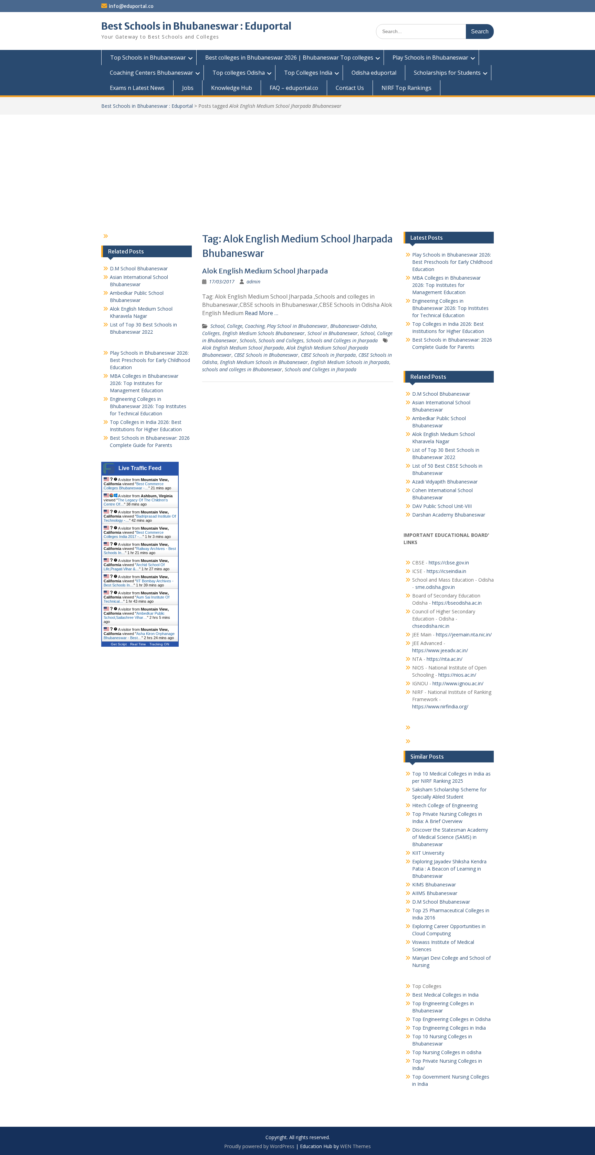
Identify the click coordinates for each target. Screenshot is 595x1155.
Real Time (138, 644)
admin (253, 281)
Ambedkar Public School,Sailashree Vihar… (134, 615)
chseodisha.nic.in (430, 626)
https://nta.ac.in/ (444, 659)
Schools (248, 340)
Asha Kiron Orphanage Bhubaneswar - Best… (139, 636)
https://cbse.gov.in (449, 562)
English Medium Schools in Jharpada (350, 362)
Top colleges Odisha (238, 72)
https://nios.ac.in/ (457, 675)
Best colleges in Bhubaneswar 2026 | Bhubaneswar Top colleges (289, 57)
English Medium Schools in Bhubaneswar (264, 362)
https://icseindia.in (446, 571)
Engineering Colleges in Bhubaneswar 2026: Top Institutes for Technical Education (450, 308)
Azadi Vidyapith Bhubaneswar (445, 481)
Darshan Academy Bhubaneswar (448, 514)
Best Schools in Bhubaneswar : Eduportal (196, 26)
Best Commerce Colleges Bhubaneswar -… (134, 486)
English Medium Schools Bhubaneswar (263, 333)
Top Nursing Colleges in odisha (446, 1052)
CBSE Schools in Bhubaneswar (266, 355)
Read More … (261, 313)
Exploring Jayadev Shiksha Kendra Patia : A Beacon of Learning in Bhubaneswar (449, 868)
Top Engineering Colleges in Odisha (451, 1019)
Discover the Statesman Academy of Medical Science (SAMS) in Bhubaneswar (450, 836)
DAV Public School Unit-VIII (442, 506)
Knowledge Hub (231, 88)
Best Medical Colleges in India (445, 994)
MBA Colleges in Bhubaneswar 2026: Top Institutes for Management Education (446, 284)
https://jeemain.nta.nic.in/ (464, 634)
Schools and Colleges (281, 340)
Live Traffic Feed (139, 468)
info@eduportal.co (131, 6)
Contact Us (350, 88)
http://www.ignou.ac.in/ (457, 683)
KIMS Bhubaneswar (434, 884)
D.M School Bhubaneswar (441, 394)
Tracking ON (159, 644)
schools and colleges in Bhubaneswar (242, 369)
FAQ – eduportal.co (294, 88)
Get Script (119, 644)
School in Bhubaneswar (332, 333)
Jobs (188, 88)
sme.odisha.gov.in (435, 587)
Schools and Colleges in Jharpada (342, 340)
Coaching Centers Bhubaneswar (151, 72)
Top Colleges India (308, 72)
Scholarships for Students (447, 72)
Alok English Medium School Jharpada (265, 271)
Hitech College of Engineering (445, 805)
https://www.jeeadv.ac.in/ (440, 650)
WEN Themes (355, 1146)
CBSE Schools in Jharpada (328, 355)
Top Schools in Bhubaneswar (148, 57)
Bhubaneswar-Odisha (353, 326)
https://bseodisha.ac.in (457, 603)
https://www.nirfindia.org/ (440, 706)
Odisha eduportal (374, 72)
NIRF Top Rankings (406, 88)
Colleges (211, 333)
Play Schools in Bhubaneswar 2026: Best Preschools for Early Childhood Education (452, 261)
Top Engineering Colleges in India (449, 1027)
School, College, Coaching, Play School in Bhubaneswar (268, 326)
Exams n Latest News (137, 88)
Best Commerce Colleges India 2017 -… (134, 534)
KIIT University (428, 853)
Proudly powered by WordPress (259, 1146)
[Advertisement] (297, 166)
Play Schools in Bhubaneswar (430, 57)
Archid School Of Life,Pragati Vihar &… (134, 567)
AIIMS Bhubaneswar (434, 893)
